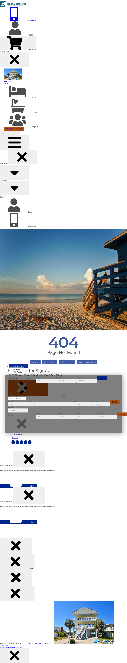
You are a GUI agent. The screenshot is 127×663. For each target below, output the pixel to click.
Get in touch (49, 362)
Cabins (79, 413)
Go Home (35, 362)
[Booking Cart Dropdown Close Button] (14, 59)
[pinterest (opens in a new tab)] (21, 442)
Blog (1, 197)
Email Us (15, 438)
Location (38, 413)
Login (30, 212)
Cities (30, 401)
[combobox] (10, 133)
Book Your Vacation (14, 129)
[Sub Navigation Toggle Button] (14, 172)
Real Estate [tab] (16, 369)
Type (50, 401)
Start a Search (67, 362)
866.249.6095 (32, 226)
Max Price (11, 407)
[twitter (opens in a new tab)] (17, 442)
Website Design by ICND (47, 449)
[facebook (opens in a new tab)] (13, 442)
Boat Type (100, 413)
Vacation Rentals (4, 164)
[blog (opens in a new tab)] (30, 442)
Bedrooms (72, 401)
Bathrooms (93, 401)
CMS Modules (3, 180)
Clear (31, 568)
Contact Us (3, 196)
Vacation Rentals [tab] (18, 366)
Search (79, 377)
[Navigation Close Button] (22, 157)
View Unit (27, 643)
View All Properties (87, 362)
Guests (38, 377)
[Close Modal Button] (29, 459)
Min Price (11, 401)
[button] (22, 388)
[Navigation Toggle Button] (14, 142)
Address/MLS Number (15, 396)
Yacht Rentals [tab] (17, 372)
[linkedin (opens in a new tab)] (25, 442)
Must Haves (60, 377)
